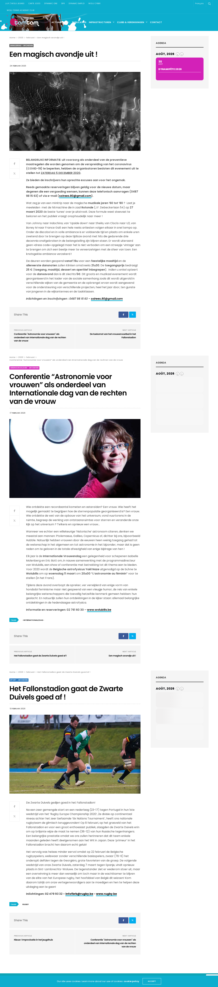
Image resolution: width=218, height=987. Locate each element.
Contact (156, 22)
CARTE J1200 (34, 3)
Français (199, 3)
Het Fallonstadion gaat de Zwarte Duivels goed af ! (40, 655)
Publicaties (79, 22)
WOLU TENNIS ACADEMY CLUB (20, 10)
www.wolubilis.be (99, 610)
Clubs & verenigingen (130, 22)
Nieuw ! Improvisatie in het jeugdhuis (33, 939)
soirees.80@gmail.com (75, 196)
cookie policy (131, 981)
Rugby (25, 904)
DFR (63, 3)
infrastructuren (100, 22)
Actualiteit (58, 22)
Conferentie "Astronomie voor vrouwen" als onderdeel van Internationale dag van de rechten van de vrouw (40, 337)
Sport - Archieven (19, 680)
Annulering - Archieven (21, 45)
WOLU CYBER (94, 3)
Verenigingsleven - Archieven (24, 368)
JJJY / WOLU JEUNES (14, 3)
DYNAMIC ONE (50, 3)
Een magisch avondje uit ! (122, 655)
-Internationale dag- (33, 620)
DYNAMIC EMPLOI (76, 3)
